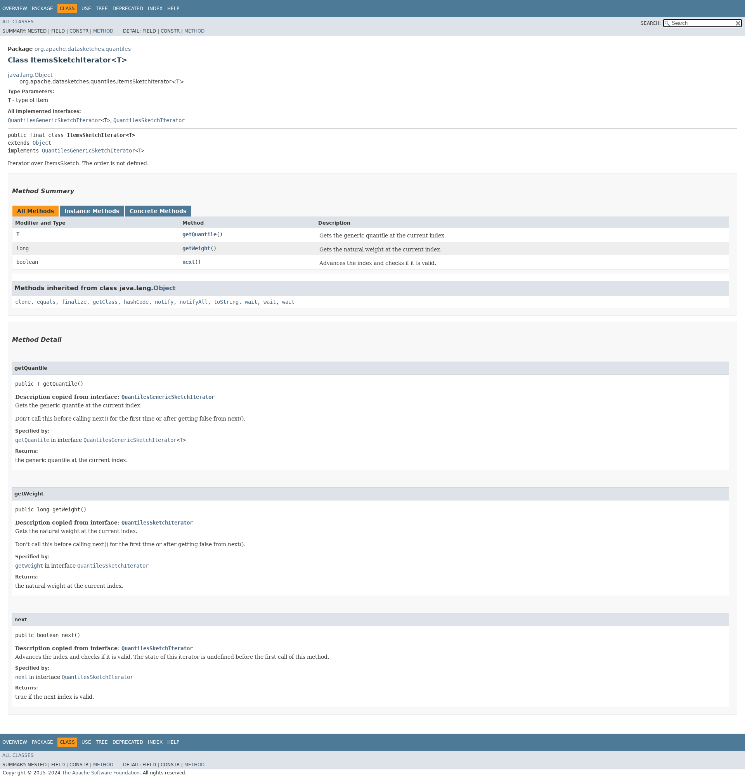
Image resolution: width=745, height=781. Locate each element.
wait (251, 302)
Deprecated (128, 8)
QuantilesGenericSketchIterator (54, 120)
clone (23, 302)
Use (86, 8)
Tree (102, 8)
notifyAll (194, 302)
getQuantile (199, 234)
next (188, 262)
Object (42, 143)
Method (103, 31)
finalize (74, 302)
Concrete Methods (158, 211)
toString (226, 302)
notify (164, 302)
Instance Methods (91, 211)
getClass (105, 302)
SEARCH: (651, 23)
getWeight (196, 248)
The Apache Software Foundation (101, 773)
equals (46, 302)
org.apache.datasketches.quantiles (83, 49)
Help (173, 8)
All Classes (18, 21)
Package (42, 8)
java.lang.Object (30, 75)
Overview (14, 8)
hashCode (136, 302)
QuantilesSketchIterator (149, 120)
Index (155, 8)
